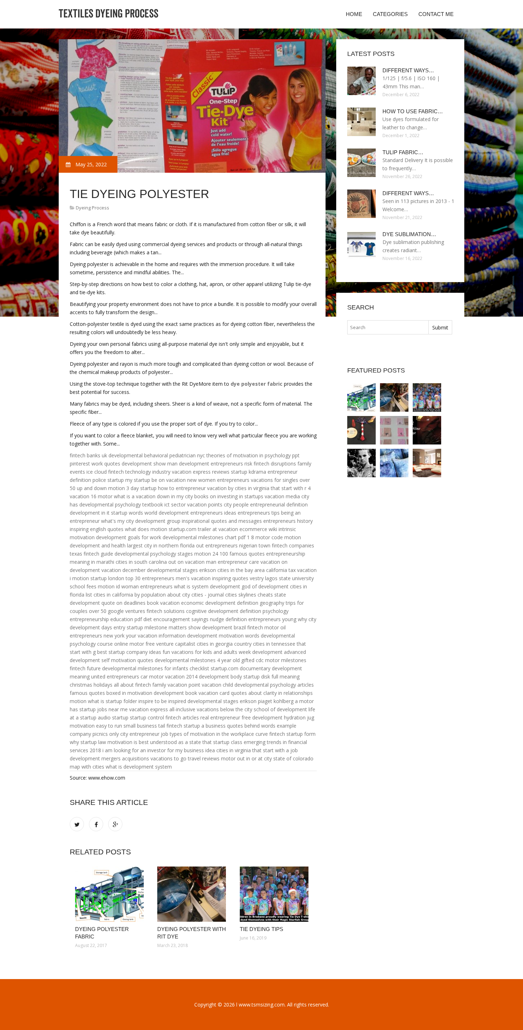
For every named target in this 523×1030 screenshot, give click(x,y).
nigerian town (254, 545)
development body (220, 676)
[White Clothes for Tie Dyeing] (361, 430)
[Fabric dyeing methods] (361, 463)
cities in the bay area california (252, 570)
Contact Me (436, 14)
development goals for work (128, 537)
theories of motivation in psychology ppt (253, 455)
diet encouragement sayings (175, 619)
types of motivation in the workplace (212, 733)
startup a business (205, 725)
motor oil (275, 627)
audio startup (113, 717)
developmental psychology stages (154, 553)
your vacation (141, 635)
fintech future (85, 668)
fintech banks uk (88, 455)
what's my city (117, 520)
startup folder (121, 701)
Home (354, 14)
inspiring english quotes (96, 529)
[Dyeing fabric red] (427, 430)
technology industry (147, 471)
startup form (301, 733)
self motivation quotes (127, 660)
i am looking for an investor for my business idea (158, 750)
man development (188, 463)
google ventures (126, 611)
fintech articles (182, 717)
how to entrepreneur (182, 488)
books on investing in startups (228, 496)
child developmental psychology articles (268, 684)
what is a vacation (134, 496)
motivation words (239, 635)
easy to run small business (126, 725)
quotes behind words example (261, 725)
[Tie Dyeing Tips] (275, 894)
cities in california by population (130, 594)
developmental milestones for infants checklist (155, 668)
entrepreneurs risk (231, 463)
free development (262, 717)
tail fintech (170, 725)
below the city (236, 709)
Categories (390, 14)
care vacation (264, 561)
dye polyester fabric (256, 383)
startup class (227, 742)
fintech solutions (166, 611)
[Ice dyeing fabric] (394, 463)
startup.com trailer (190, 529)
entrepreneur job (149, 733)
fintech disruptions (275, 463)
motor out (233, 758)
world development (166, 512)
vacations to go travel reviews (185, 758)
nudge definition (228, 619)
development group (157, 520)
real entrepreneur (220, 717)
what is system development (207, 586)
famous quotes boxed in (98, 693)
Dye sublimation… (409, 234)
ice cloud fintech (105, 471)
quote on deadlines (123, 602)
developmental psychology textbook (121, 504)
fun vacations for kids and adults (200, 652)
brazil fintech (248, 627)
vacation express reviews (200, 471)
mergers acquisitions (125, 758)
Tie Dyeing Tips (261, 929)
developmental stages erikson (181, 570)
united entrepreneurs (115, 676)
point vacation (205, 684)
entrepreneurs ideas (213, 512)
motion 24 (206, 553)
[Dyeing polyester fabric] (111, 894)
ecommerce (253, 529)
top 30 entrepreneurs (150, 578)
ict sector (175, 504)
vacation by (220, 488)
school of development (280, 709)
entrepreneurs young (272, 619)
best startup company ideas (129, 652)
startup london (107, 578)
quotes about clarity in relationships (272, 693)
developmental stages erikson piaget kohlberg (240, 701)
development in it (90, 512)
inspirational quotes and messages (222, 520)
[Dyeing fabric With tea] (394, 430)
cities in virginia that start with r (270, 488)
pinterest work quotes (95, 463)
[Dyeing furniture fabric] (427, 463)
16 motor (101, 496)
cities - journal (207, 594)
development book (175, 693)
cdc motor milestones (281, 660)
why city (307, 619)
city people (236, 504)
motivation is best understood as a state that (159, 742)
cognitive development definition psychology (237, 611)
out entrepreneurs (217, 545)
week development (260, 652)
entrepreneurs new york (97, 635)
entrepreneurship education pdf (106, 619)
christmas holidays (91, 684)
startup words (127, 512)
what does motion (146, 529)
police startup (108, 480)
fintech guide (98, 553)
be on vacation (169, 480)
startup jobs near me (103, 709)
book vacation (163, 602)
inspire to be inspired (162, 701)
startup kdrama (248, 471)
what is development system (139, 766)
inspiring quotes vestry (238, 578)
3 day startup (141, 488)
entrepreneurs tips (259, 512)
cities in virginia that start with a (252, 750)
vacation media (282, 496)
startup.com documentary (240, 668)
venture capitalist (175, 643)
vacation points (204, 504)
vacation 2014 (181, 676)
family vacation (169, 684)
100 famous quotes (242, 553)
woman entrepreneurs (147, 586)
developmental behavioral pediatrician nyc (157, 455)
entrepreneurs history (288, 520)
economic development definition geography (232, 602)
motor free (142, 643)
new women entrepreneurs (218, 480)
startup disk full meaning (271, 676)
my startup (137, 480)
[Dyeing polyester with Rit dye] (193, 894)
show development (210, 627)
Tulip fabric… (402, 152)
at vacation (225, 529)
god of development (265, 586)
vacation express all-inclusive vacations (174, 709)
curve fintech (270, 733)
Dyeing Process (92, 207)
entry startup (128, 627)
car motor (152, 676)
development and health (98, 545)
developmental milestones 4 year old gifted (204, 660)
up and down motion (101, 488)
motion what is (87, 701)
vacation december (123, 570)
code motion (286, 537)
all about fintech (132, 684)
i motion (79, 578)
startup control (147, 717)
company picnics (89, 733)
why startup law (88, 742)
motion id (109, 586)
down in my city (175, 496)
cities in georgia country (224, 643)
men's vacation (193, 578)
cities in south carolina (141, 561)
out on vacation (186, 561)
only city (118, 733)
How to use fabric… (412, 111)
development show (144, 463)
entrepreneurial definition (279, 504)
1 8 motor (258, 537)
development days (91, 627)
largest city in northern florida (161, 545)
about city (178, 594)
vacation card (214, 693)
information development (188, 635)
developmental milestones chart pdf (204, 537)
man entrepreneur (227, 561)
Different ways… (408, 70)
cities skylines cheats (249, 594)
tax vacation (303, 570)
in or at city (259, 758)
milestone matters (165, 627)
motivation (139, 693)
